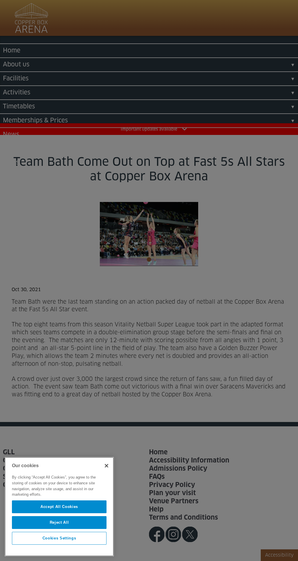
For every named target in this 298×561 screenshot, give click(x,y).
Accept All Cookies (59, 506)
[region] (59, 506)
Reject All (59, 522)
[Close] (106, 465)
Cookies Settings (59, 538)
